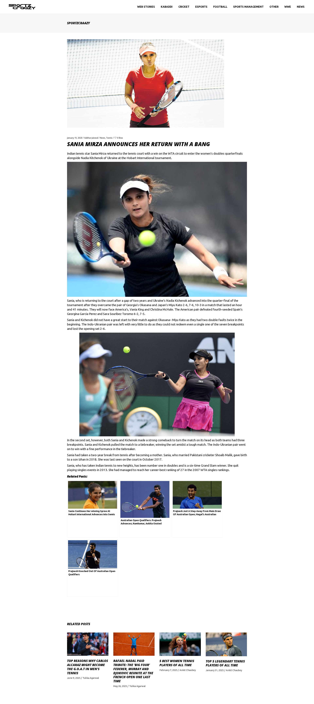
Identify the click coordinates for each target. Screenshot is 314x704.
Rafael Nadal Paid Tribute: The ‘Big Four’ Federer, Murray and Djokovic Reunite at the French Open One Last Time (133, 671)
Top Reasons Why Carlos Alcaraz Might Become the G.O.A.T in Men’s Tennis (87, 667)
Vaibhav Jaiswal (91, 137)
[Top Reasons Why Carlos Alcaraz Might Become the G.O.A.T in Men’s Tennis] (87, 644)
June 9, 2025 (73, 678)
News (102, 137)
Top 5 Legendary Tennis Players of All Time (225, 663)
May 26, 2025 (120, 686)
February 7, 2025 (168, 670)
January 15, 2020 (74, 137)
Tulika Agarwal (91, 678)
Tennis (109, 137)
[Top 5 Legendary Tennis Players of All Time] (226, 644)
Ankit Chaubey (188, 670)
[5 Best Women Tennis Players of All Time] (180, 644)
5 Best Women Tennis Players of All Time (176, 663)
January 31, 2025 (215, 670)
